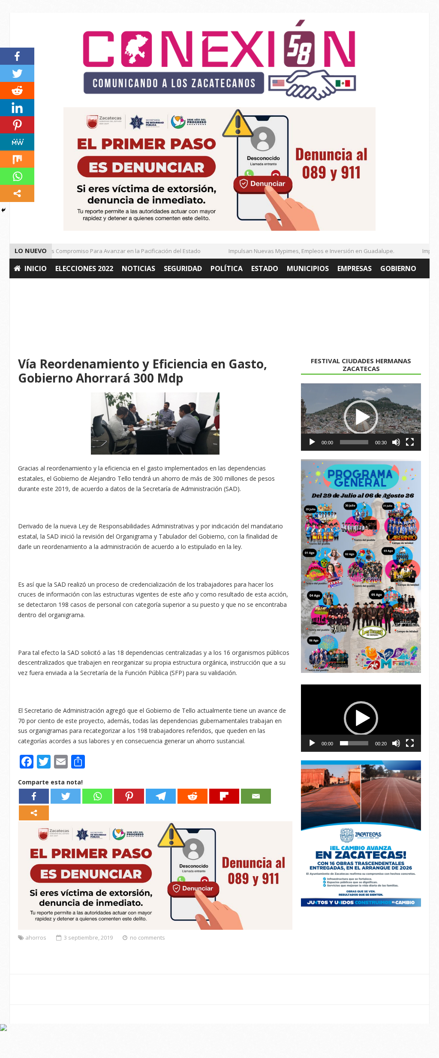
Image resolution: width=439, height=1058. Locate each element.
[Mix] (17, 159)
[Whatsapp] (97, 796)
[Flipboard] (224, 796)
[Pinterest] (129, 796)
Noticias (138, 268)
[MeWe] (17, 142)
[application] (361, 417)
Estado (264, 268)
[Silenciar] (396, 442)
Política (226, 268)
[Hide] (3, 210)
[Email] (256, 796)
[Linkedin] (17, 107)
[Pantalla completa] (410, 442)
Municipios (308, 268)
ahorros (35, 937)
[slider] (354, 442)
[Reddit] (192, 796)
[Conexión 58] (219, 60)
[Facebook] (34, 796)
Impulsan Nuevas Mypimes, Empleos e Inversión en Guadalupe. (303, 251)
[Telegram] (161, 796)
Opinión (91, 288)
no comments (147, 937)
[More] (34, 812)
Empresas (354, 268)
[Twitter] (66, 796)
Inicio (35, 268)
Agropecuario (41, 288)
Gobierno (398, 268)
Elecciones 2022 (84, 268)
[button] (361, 417)
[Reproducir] (312, 442)
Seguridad (183, 268)
